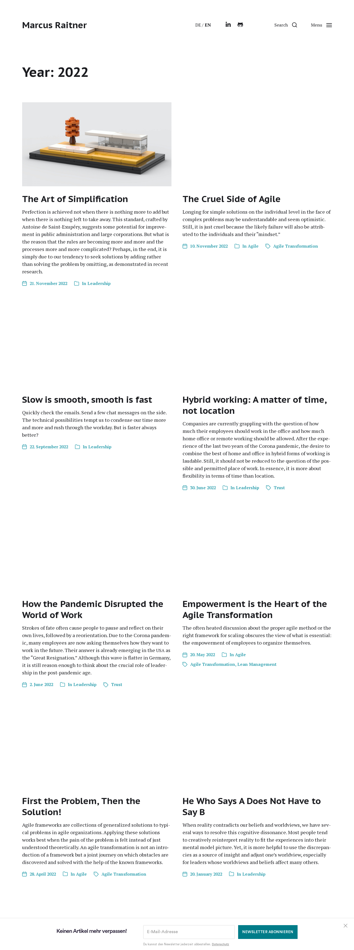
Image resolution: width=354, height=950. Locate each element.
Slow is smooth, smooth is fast (87, 399)
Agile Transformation (295, 246)
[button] (285, 24)
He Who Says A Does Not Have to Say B (252, 806)
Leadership (99, 283)
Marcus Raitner (54, 24)
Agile (253, 246)
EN (208, 25)
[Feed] (252, 24)
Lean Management (257, 664)
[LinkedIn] (228, 24)
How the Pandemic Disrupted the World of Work (92, 609)
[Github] (240, 24)
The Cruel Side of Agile (232, 199)
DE (198, 25)
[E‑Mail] (265, 24)
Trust (279, 487)
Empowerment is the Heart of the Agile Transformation (255, 609)
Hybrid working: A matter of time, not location (255, 405)
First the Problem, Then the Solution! (81, 806)
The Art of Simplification (75, 199)
